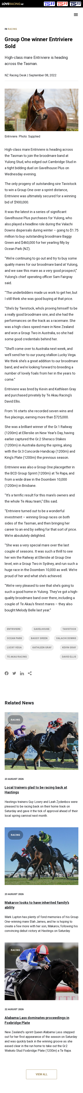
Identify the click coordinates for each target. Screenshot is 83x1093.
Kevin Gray (69, 647)
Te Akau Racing (17, 656)
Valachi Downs (66, 638)
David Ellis (69, 656)
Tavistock (69, 629)
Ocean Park (14, 638)
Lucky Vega (14, 647)
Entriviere (13, 629)
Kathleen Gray (42, 647)
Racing (12, 29)
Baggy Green (39, 638)
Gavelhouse (41, 629)
